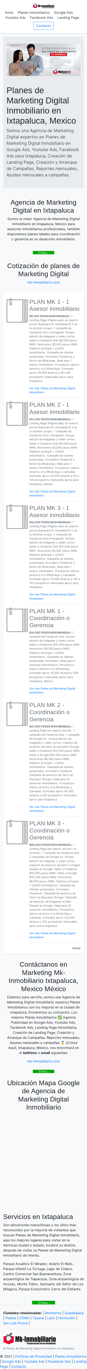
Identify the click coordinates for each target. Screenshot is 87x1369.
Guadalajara (74, 1313)
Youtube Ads (15, 17)
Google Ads (63, 12)
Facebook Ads (41, 17)
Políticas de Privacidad (33, 1356)
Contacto (43, 26)
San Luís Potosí (15, 1323)
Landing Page (68, 17)
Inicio (9, 12)
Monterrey (53, 1313)
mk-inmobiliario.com (43, 282)
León (51, 1318)
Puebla (10, 1318)
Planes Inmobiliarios (34, 12)
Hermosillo (66, 1318)
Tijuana (38, 1318)
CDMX (24, 1318)
